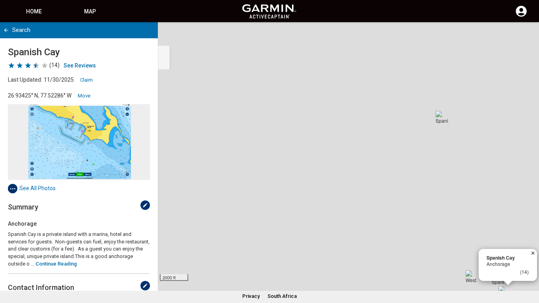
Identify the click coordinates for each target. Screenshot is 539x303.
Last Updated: (25, 80)
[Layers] (525, 35)
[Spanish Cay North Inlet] (442, 117)
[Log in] (521, 16)
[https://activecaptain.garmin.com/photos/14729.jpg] (79, 142)
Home (34, 11)
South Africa (282, 296)
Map (90, 11)
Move (84, 96)
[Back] (6, 30)
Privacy (251, 296)
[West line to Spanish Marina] (472, 276)
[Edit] (145, 205)
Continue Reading (56, 264)
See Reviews (80, 65)
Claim (86, 80)
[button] (529, 267)
